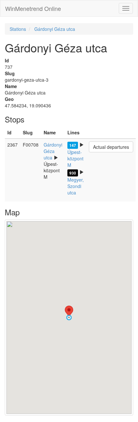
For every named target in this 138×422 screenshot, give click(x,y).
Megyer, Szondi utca (75, 186)
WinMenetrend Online (33, 8)
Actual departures (111, 147)
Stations (18, 29)
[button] (69, 317)
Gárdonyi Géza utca (54, 29)
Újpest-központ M (75, 158)
